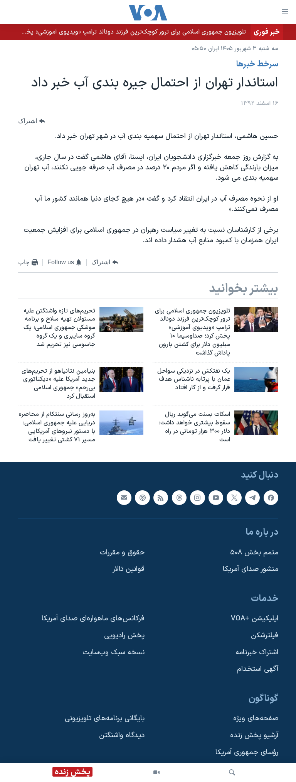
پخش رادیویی (124, 635)
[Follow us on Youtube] (216, 497)
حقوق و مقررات (122, 552)
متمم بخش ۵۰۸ (254, 552)
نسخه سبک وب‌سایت (113, 652)
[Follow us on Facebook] (271, 497)
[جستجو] (232, 772)
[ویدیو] (156, 772)
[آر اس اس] (160, 497)
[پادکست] (142, 497)
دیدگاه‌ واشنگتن (122, 735)
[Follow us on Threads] (179, 497)
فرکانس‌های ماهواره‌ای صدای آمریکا (93, 619)
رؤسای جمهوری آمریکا (246, 752)
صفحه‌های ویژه (255, 719)
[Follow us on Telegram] (252, 497)
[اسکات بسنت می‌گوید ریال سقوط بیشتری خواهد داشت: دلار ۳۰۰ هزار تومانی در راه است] (256, 422)
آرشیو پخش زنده (254, 735)
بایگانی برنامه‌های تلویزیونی (105, 719)
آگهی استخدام (257, 669)
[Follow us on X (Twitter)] (234, 497)
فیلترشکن (264, 635)
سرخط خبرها (257, 64)
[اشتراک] (124, 497)
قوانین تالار (129, 569)
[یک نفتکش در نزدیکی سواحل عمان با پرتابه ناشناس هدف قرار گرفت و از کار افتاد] (256, 379)
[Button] (31, 121)
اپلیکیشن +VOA (254, 619)
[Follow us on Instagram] (197, 497)
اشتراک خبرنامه (256, 652)
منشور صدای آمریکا (250, 569)
